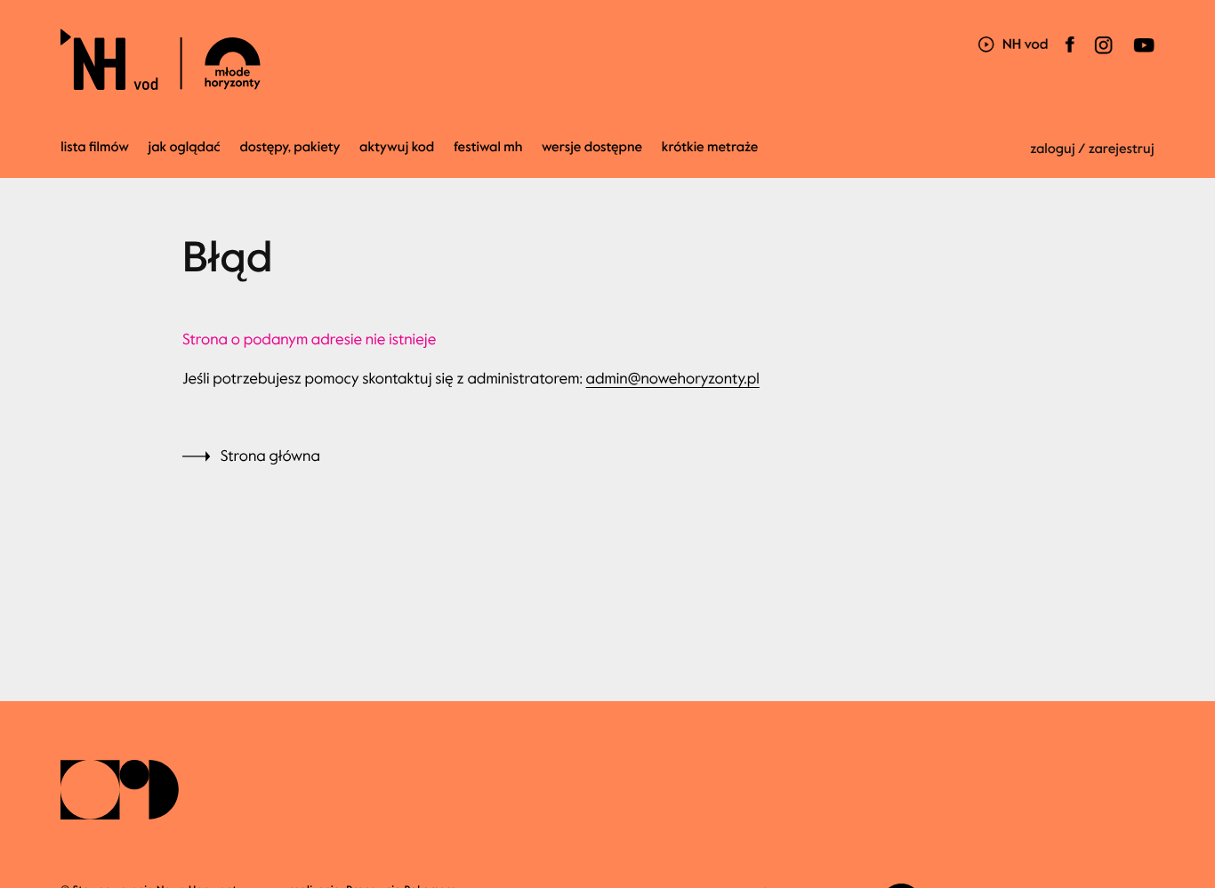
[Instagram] (1104, 55)
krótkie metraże (710, 148)
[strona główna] (261, 59)
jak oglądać (185, 148)
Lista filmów (94, 148)
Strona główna (270, 456)
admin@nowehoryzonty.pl (673, 378)
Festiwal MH (488, 148)
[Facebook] (1070, 55)
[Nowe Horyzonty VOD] (1013, 46)
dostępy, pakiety (289, 148)
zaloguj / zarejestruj (1092, 149)
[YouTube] (1142, 55)
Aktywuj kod (396, 148)
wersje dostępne (592, 148)
